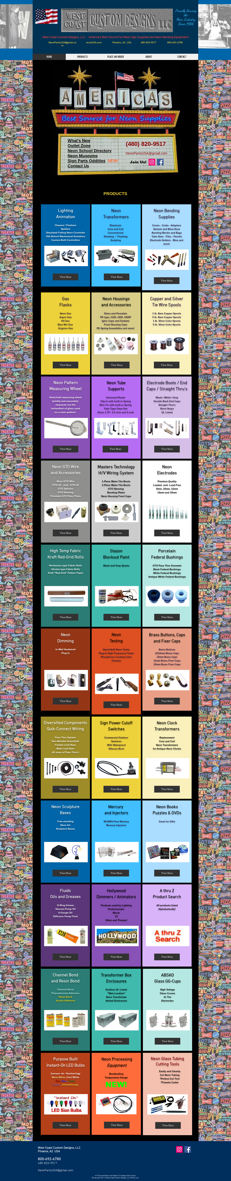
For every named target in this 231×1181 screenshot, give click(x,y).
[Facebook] (160, 162)
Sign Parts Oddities (86, 161)
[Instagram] (152, 162)
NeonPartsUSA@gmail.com (62, 44)
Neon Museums (83, 155)
